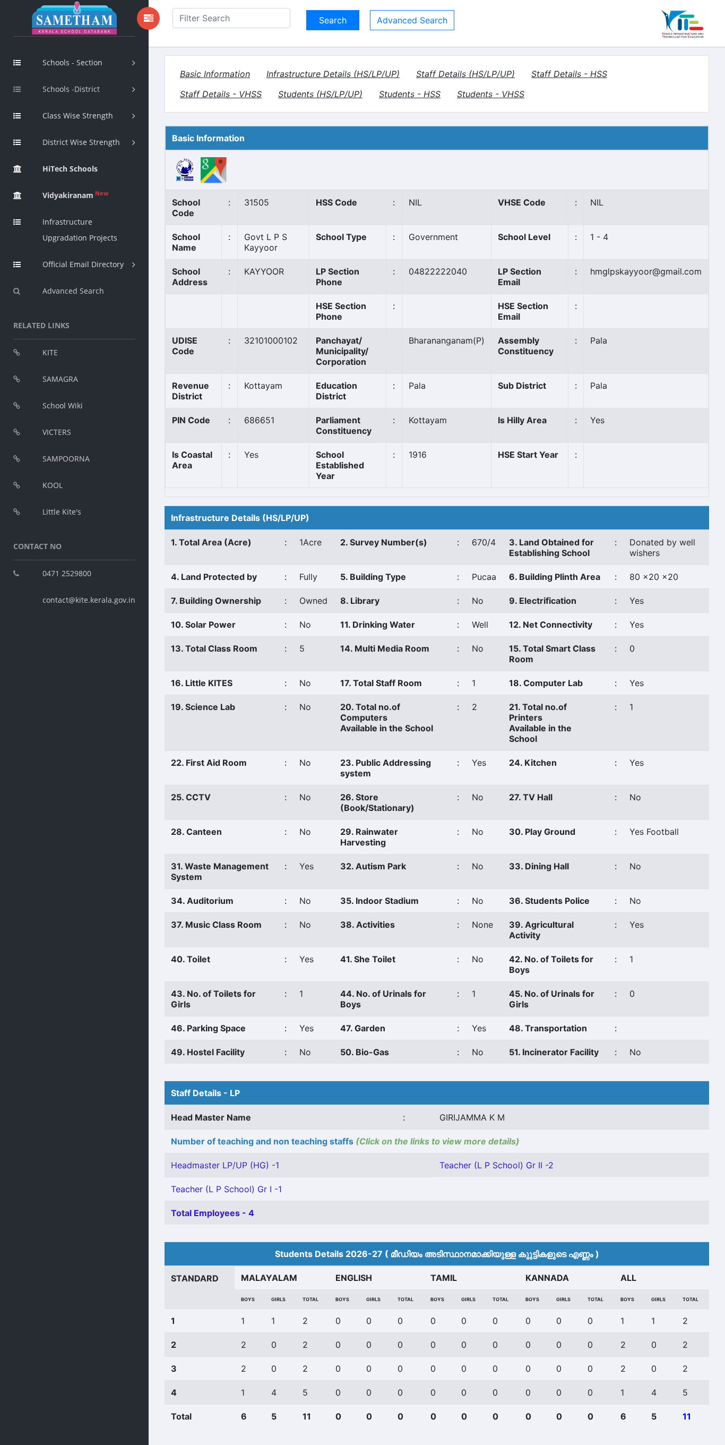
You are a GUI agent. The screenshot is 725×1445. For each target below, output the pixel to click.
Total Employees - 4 (212, 1213)
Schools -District (71, 89)
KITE (50, 352)
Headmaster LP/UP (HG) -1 (225, 1165)
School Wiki (62, 405)
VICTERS (56, 432)
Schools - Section (72, 62)
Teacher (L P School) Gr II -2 (496, 1165)
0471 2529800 (66, 573)
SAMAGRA (60, 379)
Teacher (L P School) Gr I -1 (226, 1189)
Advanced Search (73, 291)
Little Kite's (61, 512)
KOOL (52, 485)
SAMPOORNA (66, 459)
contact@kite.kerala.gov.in (88, 600)
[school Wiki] (185, 169)
